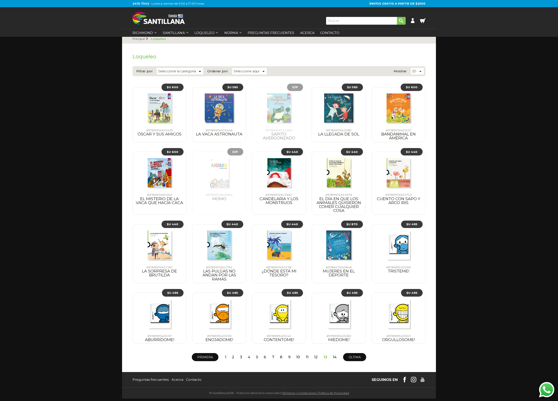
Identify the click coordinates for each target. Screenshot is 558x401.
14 (335, 357)
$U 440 (292, 151)
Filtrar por (144, 71)
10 (298, 357)
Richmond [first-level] (143, 33)
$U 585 (232, 87)
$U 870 (352, 224)
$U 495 (411, 224)
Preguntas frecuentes (151, 379)
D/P (295, 87)
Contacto (329, 33)
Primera (205, 357)
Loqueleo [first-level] (204, 33)
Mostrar (400, 71)
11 (307, 357)
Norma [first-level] (231, 33)
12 (316, 357)
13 (325, 357)
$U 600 (172, 87)
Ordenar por (217, 71)
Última (355, 357)
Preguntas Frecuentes (271, 33)
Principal (139, 39)
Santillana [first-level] (174, 33)
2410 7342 (141, 3)
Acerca (307, 33)
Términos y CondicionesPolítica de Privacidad (315, 393)
